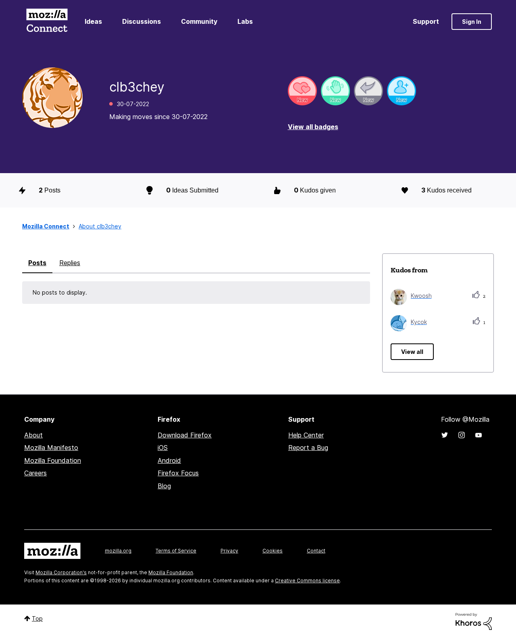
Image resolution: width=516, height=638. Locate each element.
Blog (164, 486)
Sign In (471, 21)
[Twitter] (444, 435)
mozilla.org (118, 551)
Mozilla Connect (46, 21)
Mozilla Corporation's (61, 572)
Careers (35, 473)
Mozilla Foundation (52, 460)
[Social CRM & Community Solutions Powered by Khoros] (474, 620)
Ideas (93, 21)
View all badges (313, 127)
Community (199, 21)
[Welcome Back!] (335, 90)
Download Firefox (185, 435)
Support (426, 21)
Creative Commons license (307, 580)
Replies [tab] (69, 263)
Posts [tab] (37, 263)
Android (169, 460)
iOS (163, 447)
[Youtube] (478, 435)
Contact (316, 551)
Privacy (229, 551)
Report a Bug (308, 447)
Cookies (272, 551)
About (33, 435)
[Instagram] (461, 435)
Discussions (141, 21)
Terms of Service (176, 551)
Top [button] (37, 618)
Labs (245, 21)
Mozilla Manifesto (51, 447)
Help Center (306, 435)
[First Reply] (368, 90)
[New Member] (401, 90)
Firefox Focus (178, 473)
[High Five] (302, 90)
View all (412, 351)
